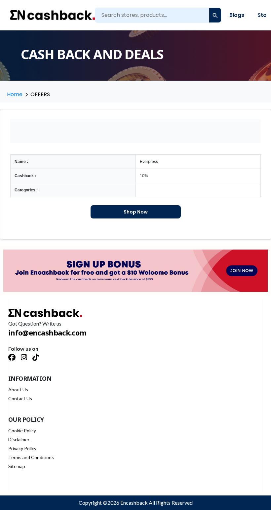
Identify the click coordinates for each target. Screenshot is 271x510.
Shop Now (136, 212)
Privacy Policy (22, 448)
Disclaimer (18, 439)
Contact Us (20, 398)
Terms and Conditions (31, 457)
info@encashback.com (47, 332)
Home (14, 94)
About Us (18, 389)
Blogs (236, 15)
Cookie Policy (22, 430)
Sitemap (16, 466)
